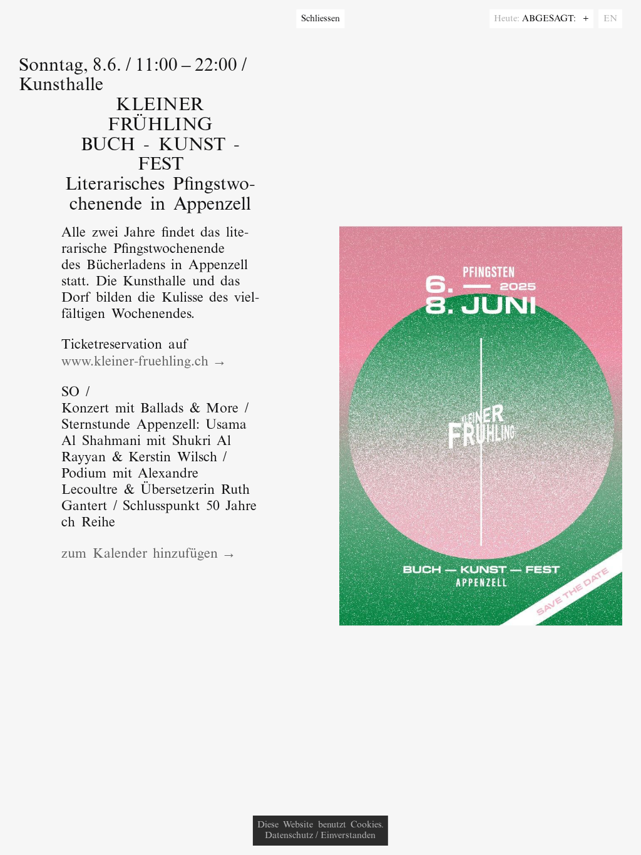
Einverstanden (348, 836)
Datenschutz (289, 836)
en (610, 19)
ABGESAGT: (551, 19)
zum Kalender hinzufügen (139, 554)
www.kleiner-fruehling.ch (134, 362)
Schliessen (320, 19)
